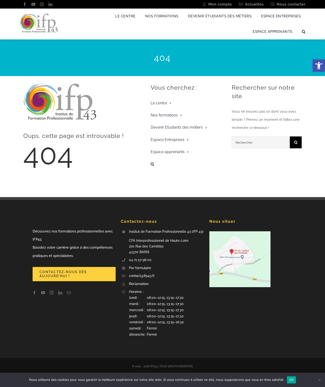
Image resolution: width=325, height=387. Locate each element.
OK (291, 380)
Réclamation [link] (138, 284)
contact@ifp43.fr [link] (142, 276)
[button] (166, 316)
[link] (319, 65)
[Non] (319, 379)
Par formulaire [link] (140, 268)
